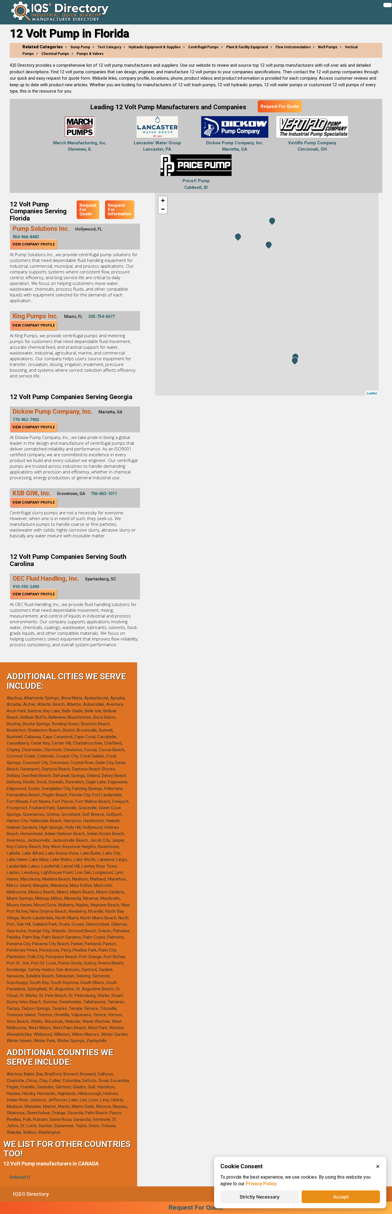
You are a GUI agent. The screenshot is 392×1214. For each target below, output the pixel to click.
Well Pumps (327, 47)
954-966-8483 (26, 237)
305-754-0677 (101, 316)
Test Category (109, 47)
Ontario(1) (19, 1177)
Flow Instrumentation (293, 47)
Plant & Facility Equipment (247, 47)
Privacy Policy (261, 1183)
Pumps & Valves (90, 54)
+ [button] (163, 200)
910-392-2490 (26, 586)
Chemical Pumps (55, 54)
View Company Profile (33, 244)
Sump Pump (80, 47)
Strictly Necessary (260, 1197)
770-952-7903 (26, 419)
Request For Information (119, 209)
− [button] (163, 209)
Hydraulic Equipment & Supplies (155, 47)
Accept (341, 1197)
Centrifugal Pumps (203, 47)
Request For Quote (280, 106)
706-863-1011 (104, 493)
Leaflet (372, 393)
